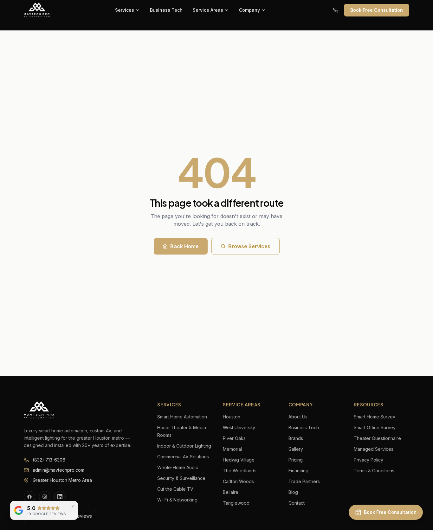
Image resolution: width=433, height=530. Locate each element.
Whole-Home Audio (177, 467)
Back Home (184, 246)
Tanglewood (236, 503)
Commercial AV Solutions (183, 456)
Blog (293, 492)
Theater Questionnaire (377, 438)
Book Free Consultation (376, 10)
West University (239, 427)
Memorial (232, 449)
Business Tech (166, 10)
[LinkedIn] (60, 496)
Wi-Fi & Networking (177, 499)
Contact (296, 503)
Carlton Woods (238, 481)
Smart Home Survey (374, 416)
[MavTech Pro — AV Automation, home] (37, 10)
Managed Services (373, 449)
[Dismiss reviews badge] (72, 506)
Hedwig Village (239, 459)
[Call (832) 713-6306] (335, 10)
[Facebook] (29, 496)
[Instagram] (44, 496)
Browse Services (249, 246)
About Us (297, 416)
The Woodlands (239, 470)
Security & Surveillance (181, 478)
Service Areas (208, 10)
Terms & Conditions (374, 470)
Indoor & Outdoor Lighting (184, 446)
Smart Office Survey (375, 427)
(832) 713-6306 (49, 459)
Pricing (295, 459)
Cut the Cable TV (175, 489)
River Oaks (234, 438)
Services (124, 10)
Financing (298, 470)
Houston (231, 416)
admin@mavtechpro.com (58, 470)
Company (249, 10)
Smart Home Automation (182, 416)
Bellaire (230, 492)
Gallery (295, 449)
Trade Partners (304, 481)
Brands (295, 438)
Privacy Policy (368, 459)
